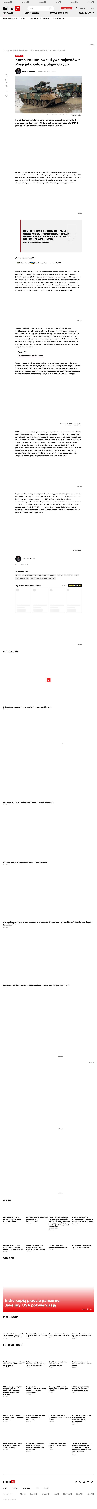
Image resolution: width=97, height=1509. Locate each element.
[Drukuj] (6, 86)
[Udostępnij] (6, 96)
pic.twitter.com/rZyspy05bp (25, 258)
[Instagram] (92, 1481)
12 (6, 82)
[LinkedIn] (84, 1481)
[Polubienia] (6, 75)
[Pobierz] (6, 91)
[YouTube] (88, 1481)
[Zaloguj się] (76, 8)
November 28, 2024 (54, 263)
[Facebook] (75, 1481)
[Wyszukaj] (50, 8)
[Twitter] (80, 1481)
